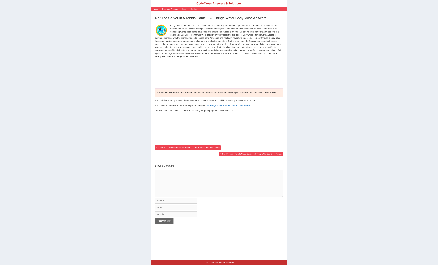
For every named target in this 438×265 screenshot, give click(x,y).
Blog (184, 9)
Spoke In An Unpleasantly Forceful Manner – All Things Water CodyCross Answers (189, 148)
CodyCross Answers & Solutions (219, 3)
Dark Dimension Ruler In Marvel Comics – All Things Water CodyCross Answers (252, 154)
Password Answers (170, 9)
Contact (194, 9)
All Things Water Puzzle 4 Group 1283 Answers (228, 105)
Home (155, 9)
